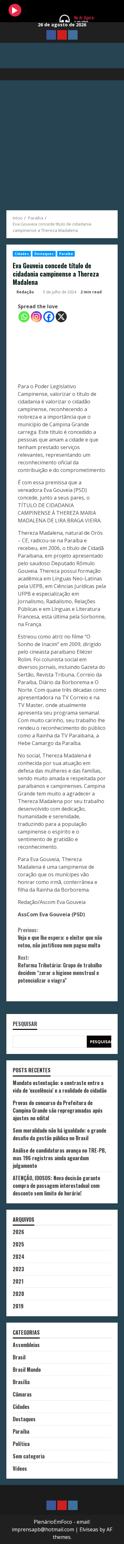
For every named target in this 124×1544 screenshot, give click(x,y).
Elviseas (88, 1529)
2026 (18, 1232)
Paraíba (66, 254)
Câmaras (22, 1394)
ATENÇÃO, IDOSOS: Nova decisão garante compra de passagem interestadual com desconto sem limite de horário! (56, 1185)
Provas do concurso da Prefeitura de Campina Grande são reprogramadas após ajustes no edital (58, 1110)
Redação (25, 292)
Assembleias (26, 1345)
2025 (18, 1244)
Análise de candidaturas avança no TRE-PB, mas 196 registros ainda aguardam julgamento (59, 1158)
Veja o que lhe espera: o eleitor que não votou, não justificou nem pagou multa (60, 937)
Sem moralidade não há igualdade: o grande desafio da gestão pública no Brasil (59, 1134)
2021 (18, 1281)
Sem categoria (29, 1456)
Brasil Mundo (27, 1369)
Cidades (22, 254)
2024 (18, 1256)
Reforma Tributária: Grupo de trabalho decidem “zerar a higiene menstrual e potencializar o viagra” (60, 969)
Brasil (19, 1357)
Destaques (44, 254)
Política (21, 1444)
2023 (18, 1269)
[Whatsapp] (24, 316)
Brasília (21, 1382)
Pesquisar (25, 1024)
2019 (18, 1306)
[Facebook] (48, 316)
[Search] (110, 74)
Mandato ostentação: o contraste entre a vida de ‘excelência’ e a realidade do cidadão (60, 1086)
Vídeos (20, 1468)
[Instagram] (36, 316)
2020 (18, 1294)
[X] (61, 316)
